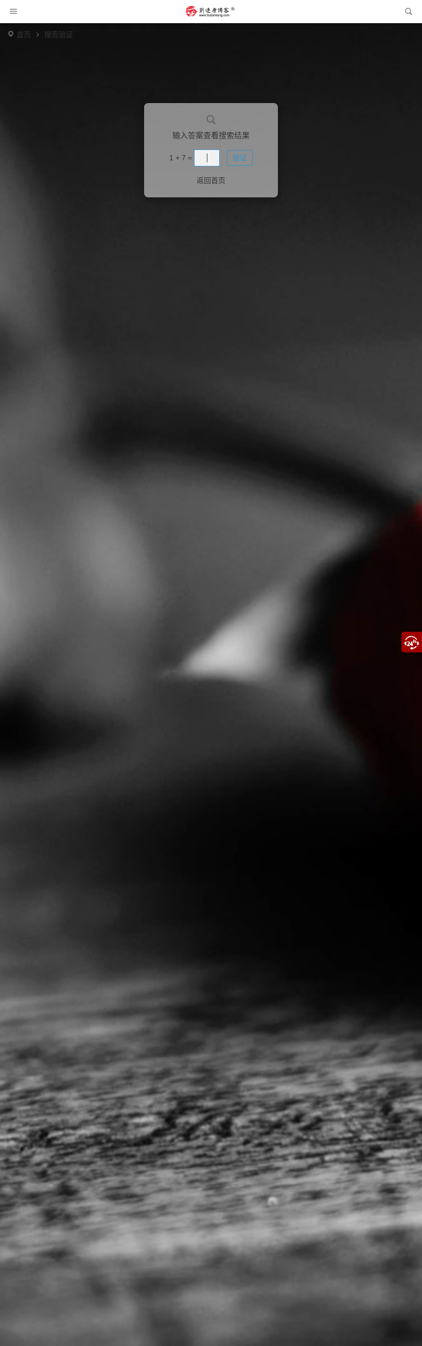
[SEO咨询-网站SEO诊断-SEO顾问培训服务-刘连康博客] (210, 11)
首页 (23, 34)
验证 (240, 158)
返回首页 (211, 180)
